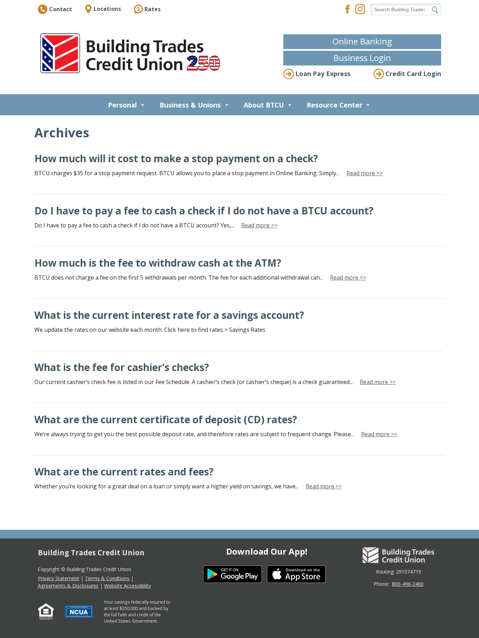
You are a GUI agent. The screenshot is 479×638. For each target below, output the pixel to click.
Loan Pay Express (322, 73)
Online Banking (362, 41)
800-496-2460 (408, 584)
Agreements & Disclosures (68, 585)
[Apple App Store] (299, 575)
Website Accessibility (127, 585)
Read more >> (364, 173)
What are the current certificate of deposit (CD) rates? (165, 419)
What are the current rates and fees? (124, 471)
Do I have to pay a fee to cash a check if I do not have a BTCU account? (203, 210)
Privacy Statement (58, 578)
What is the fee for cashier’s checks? (121, 367)
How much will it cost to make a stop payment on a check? (176, 158)
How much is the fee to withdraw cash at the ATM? (157, 262)
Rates (152, 9)
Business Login (362, 57)
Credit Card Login (413, 73)
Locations (107, 9)
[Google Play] (235, 575)
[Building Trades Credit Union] (131, 53)
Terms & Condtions (107, 578)
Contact (60, 9)
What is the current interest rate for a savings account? (169, 315)
